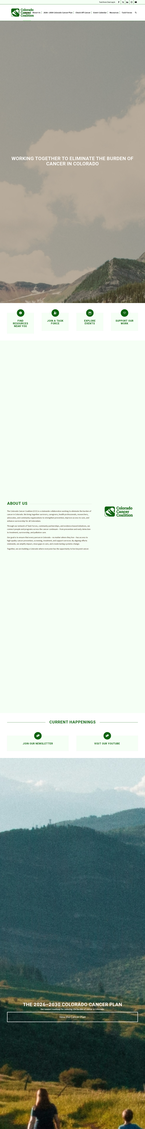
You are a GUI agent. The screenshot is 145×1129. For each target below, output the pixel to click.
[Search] (136, 12)
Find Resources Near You (20, 323)
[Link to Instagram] (131, 2)
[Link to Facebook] (119, 2)
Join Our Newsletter (38, 743)
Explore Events (90, 322)
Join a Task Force (55, 322)
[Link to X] (123, 2)
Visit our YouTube (107, 743)
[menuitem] (106, 2)
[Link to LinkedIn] (127, 2)
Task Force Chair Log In (107, 2)
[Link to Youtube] (136, 2)
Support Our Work (125, 322)
